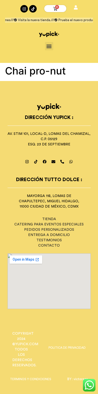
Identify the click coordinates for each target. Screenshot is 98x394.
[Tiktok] (33, 9)
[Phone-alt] (62, 162)
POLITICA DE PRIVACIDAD (67, 347)
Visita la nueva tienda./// (35, 20)
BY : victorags (77, 379)
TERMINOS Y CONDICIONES (30, 379)
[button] (49, 46)
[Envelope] (53, 162)
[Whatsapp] (71, 162)
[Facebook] (44, 162)
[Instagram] (24, 9)
